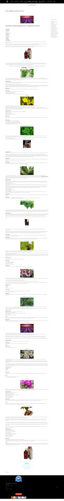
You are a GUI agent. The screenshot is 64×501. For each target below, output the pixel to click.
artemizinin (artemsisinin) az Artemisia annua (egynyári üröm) (14, 137)
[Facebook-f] (57, 487)
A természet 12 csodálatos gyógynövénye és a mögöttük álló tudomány (22, 26)
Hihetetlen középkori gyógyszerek (26, 467)
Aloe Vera (7, 32)
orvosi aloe (7, 177)
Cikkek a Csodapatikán (27, 468)
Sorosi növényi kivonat (26, 227)
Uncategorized (11, 27)
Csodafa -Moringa (8, 36)
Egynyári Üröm (8, 31)
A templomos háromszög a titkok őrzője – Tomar (27, 466)
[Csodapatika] (7, 1)
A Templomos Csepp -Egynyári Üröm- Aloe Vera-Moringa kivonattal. (26, 149)
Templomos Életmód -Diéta (27, 464)
